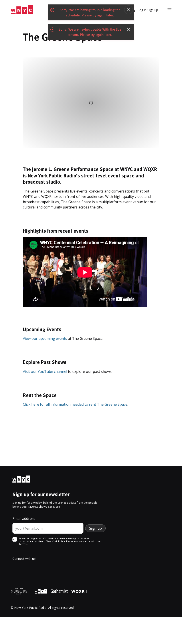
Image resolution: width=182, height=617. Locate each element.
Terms (23, 544)
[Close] (128, 10)
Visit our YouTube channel (45, 371)
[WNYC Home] (22, 9)
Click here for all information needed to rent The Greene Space (75, 404)
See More (54, 507)
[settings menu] (169, 10)
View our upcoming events (45, 338)
